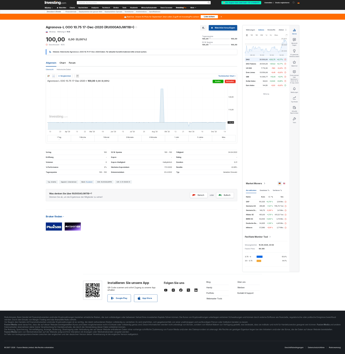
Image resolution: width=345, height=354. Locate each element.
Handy (209, 287)
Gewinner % (264, 190)
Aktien (281, 30)
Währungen (250, 30)
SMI (247, 77)
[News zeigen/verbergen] (77, 76)
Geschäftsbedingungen (294, 347)
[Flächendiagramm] (53, 76)
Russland (89, 182)
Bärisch (201, 195)
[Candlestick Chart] (48, 76)
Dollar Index (251, 81)
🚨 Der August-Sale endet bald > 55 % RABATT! (241, 3)
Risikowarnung (335, 347)
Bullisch (227, 195)
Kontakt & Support (245, 293)
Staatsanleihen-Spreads (113, 12)
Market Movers (254, 183)
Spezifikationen (154, 12)
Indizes (261, 30)
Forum (72, 62)
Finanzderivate (70, 12)
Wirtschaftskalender (149, 8)
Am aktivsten (251, 190)
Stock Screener (166, 8)
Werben (241, 287)
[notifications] (293, 2)
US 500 (249, 68)
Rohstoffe (271, 30)
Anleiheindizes (141, 12)
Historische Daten (64, 69)
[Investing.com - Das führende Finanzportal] (55, 3)
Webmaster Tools (214, 298)
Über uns (241, 282)
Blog (208, 282)
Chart (63, 62)
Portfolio (210, 293)
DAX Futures (251, 64)
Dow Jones (250, 72)
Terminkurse (129, 12)
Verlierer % (277, 190)
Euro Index (250, 85)
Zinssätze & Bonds (54, 12)
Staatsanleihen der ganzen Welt (90, 12)
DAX (248, 59)
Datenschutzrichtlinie (316, 347)
